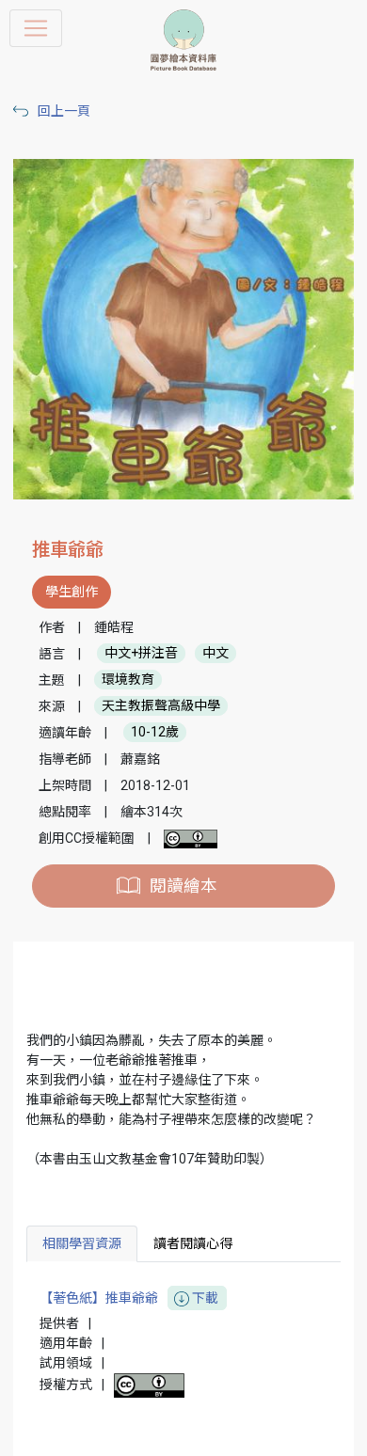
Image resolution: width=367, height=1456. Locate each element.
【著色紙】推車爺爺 (129, 1298)
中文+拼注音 (141, 653)
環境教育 (128, 680)
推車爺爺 (68, 550)
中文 (215, 653)
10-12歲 (155, 732)
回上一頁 (64, 111)
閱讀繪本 (183, 886)
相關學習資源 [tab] (81, 1243)
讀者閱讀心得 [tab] (192, 1243)
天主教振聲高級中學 (161, 706)
